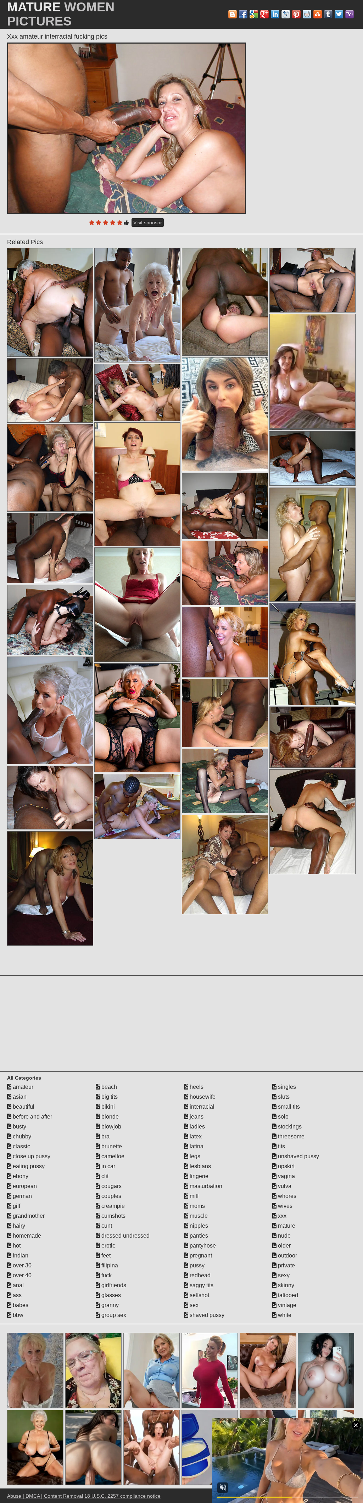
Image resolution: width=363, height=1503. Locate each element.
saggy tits (200, 1285)
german (21, 1196)
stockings (289, 1127)
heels (195, 1087)
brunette (111, 1146)
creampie (112, 1206)
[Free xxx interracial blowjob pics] (225, 781)
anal (17, 1285)
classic (20, 1146)
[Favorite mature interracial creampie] (225, 573)
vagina (286, 1176)
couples (110, 1196)
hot (16, 1246)
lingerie (198, 1176)
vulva (284, 1186)
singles (286, 1087)
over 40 (21, 1275)
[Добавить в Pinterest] (296, 14)
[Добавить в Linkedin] (275, 14)
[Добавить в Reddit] (307, 14)
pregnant (200, 1255)
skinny (285, 1285)
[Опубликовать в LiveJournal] (285, 14)
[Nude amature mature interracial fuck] (312, 280)
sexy (283, 1275)
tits (281, 1146)
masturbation (205, 1186)
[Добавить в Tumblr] (328, 14)
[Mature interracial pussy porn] (137, 484)
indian (19, 1255)
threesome (291, 1136)
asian (19, 1097)
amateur (22, 1087)
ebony (19, 1176)
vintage (286, 1305)
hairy (18, 1226)
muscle (198, 1216)
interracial (201, 1107)
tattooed (287, 1295)
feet (105, 1255)
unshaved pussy (298, 1156)
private (286, 1265)
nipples (198, 1226)
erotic (107, 1246)
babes (19, 1305)
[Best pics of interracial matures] (225, 713)
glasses (110, 1295)
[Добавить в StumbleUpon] (317, 14)
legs (194, 1156)
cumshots (112, 1216)
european (24, 1186)
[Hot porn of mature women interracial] (50, 797)
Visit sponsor (147, 222)
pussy (196, 1265)
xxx (281, 1216)
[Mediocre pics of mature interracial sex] (50, 888)
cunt (106, 1226)
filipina (109, 1265)
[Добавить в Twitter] (339, 14)
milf (193, 1196)
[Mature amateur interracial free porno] (312, 821)
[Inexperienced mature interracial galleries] (312, 737)
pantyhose (202, 1246)
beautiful (22, 1107)
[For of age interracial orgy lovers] (225, 642)
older (284, 1246)
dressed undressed (125, 1236)
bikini (107, 1107)
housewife (202, 1097)
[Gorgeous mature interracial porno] (225, 506)
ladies (196, 1127)
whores (286, 1196)
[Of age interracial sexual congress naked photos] (50, 711)
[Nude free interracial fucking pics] (225, 302)
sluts (283, 1097)
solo (283, 1117)
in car (107, 1166)
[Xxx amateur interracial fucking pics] (126, 128)
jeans (195, 1117)
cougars (111, 1186)
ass (16, 1295)
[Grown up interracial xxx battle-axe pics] (50, 390)
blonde (109, 1117)
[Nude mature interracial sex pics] (50, 548)
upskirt (286, 1166)
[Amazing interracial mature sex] (137, 717)
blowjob (110, 1127)
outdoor (287, 1255)
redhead (199, 1275)
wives (284, 1206)
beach (108, 1087)
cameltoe (112, 1156)
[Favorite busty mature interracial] (137, 806)
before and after (31, 1117)
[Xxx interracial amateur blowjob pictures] (225, 864)
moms (196, 1206)
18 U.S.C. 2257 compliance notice (122, 1496)
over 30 (21, 1265)
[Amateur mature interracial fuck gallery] (312, 545)
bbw (17, 1315)
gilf (15, 1206)
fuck (106, 1275)
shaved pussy (206, 1315)
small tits (288, 1107)
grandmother (28, 1216)
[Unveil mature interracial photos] (312, 654)
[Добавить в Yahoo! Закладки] (349, 14)
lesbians (199, 1166)
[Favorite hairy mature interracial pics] (137, 604)
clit (104, 1176)
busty (18, 1127)
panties (198, 1236)
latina (195, 1146)
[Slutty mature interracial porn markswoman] (50, 302)
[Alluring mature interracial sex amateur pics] (137, 392)
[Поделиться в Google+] (264, 14)
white (284, 1315)
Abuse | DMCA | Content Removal (45, 1496)
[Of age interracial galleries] (137, 305)
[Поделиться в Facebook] (243, 14)
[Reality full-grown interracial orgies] (312, 458)
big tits (109, 1097)
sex (193, 1305)
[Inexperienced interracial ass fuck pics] (50, 620)
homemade (26, 1236)
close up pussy (30, 1156)
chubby (21, 1136)
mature (286, 1226)
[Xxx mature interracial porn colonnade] (50, 468)
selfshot (198, 1295)
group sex (113, 1315)
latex (195, 1136)
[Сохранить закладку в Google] (254, 14)
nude (284, 1236)
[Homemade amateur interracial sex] (225, 414)
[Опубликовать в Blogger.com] (232, 14)
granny (109, 1305)
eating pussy (28, 1166)
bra (105, 1136)
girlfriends (113, 1285)
